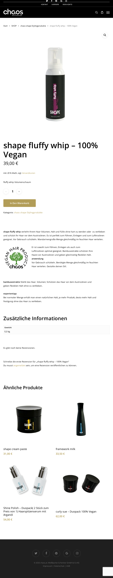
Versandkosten (28, 173)
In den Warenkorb (19, 203)
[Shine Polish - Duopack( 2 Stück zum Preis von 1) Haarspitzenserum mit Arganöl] (28, 481)
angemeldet (19, 365)
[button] (108, 12)
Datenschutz (59, 566)
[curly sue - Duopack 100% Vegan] (81, 483)
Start (5, 25)
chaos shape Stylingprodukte (33, 25)
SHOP (14, 25)
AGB (68, 566)
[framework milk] (81, 419)
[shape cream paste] (28, 419)
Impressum (47, 566)
